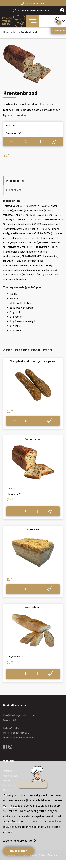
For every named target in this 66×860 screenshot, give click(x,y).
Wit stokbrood (33, 607)
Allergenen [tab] (14, 190)
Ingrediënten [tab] (15, 181)
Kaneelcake (33, 529)
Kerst (15, 32)
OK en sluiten (18, 851)
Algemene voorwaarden (18, 840)
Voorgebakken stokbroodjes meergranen (33, 361)
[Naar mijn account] (62, 10)
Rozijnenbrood (33, 438)
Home (6, 32)
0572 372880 (9, 719)
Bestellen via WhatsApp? (35, 3)
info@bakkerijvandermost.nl (19, 715)
